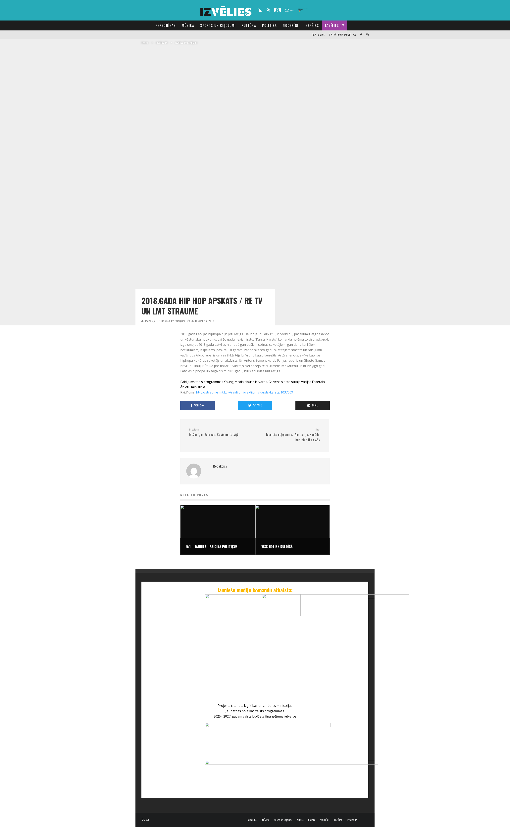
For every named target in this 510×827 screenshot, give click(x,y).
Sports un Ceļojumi (218, 25)
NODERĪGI (290, 25)
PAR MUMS (318, 34)
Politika (269, 25)
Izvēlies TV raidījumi (173, 321)
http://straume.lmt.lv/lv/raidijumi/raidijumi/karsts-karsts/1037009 (244, 392)
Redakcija (150, 321)
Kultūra (249, 25)
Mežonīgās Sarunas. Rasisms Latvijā (214, 432)
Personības (166, 25)
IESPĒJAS (312, 25)
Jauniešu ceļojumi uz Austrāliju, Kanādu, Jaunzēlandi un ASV (293, 435)
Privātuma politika (342, 34)
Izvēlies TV (334, 25)
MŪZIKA (188, 25)
